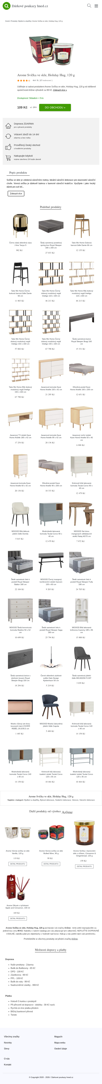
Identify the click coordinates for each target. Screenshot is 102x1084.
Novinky (8, 1043)
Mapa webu (59, 1043)
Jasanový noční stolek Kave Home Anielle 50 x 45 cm (81, 437)
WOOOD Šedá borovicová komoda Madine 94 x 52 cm (20, 629)
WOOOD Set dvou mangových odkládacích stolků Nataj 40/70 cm (81, 533)
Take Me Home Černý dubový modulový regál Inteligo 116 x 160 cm (51, 293)
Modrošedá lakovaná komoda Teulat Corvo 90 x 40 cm (51, 533)
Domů (7, 21)
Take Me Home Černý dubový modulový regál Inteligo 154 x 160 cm (20, 341)
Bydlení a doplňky (24, 21)
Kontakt (7, 1065)
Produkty (14, 21)
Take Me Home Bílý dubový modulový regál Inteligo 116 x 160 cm (81, 293)
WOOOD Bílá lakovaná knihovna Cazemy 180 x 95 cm (81, 629)
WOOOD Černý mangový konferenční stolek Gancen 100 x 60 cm (51, 581)
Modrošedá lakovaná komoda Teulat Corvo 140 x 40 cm (20, 774)
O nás (7, 1059)
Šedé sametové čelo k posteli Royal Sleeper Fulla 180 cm (81, 581)
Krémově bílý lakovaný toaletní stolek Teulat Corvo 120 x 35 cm (51, 774)
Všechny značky (11, 1036)
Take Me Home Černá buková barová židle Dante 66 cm (20, 293)
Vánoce (75, 800)
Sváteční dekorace (63, 800)
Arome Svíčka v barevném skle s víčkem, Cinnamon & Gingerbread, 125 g (84, 853)
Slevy (6, 1049)
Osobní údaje (60, 1049)
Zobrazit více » (60, 90)
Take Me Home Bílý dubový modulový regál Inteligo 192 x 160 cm (20, 389)
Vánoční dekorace (87, 800)
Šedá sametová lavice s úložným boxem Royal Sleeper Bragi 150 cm (20, 678)
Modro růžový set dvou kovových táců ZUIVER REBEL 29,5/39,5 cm (20, 726)
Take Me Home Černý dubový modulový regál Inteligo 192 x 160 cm (51, 341)
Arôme (31, 90)
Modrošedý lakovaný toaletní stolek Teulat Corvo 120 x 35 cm (81, 774)
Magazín (58, 1036)
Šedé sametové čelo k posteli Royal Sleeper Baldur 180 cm (20, 581)
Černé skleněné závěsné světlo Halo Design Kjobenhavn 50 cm (51, 678)
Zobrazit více (16, 193)
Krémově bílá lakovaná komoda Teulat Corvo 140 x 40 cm (81, 726)
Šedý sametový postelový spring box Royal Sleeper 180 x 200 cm (51, 245)
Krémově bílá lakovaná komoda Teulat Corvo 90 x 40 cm (82, 485)
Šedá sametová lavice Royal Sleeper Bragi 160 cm (81, 341)
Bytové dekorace (47, 800)
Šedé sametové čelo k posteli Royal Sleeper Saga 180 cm (51, 629)
